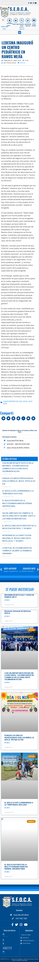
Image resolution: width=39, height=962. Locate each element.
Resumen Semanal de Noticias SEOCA (17, 612)
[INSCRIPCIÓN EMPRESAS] (28, 20)
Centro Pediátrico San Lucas (12, 401)
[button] (19, 32)
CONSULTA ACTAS (21, 25)
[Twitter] (31, 3)
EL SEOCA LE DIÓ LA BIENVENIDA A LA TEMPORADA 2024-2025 (18, 803)
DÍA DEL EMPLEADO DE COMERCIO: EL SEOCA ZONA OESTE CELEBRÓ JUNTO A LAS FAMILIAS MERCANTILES (18, 516)
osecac (25, 401)
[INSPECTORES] (16, 20)
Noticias (22, 63)
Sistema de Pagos (10, 24)
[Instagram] (33, 3)
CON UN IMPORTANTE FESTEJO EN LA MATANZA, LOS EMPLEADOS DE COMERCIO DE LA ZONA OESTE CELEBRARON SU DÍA (19, 676)
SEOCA (5, 403)
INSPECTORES (16, 24)
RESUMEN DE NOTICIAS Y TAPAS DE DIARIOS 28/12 (19, 596)
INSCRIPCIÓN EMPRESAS (28, 25)
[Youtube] (35, 3)
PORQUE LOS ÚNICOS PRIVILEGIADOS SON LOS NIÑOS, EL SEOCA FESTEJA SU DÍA (18, 481)
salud (30, 401)
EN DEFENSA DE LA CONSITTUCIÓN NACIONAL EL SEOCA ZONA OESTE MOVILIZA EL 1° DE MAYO (16, 538)
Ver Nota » (7, 600)
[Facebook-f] (29, 3)
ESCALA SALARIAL (34, 25)
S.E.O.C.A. (22, 899)
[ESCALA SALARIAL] (34, 20)
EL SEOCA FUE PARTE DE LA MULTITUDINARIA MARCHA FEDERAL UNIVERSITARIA (17, 503)
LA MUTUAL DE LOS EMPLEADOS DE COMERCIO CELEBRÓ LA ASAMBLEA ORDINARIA (17, 551)
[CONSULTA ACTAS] (22, 20)
